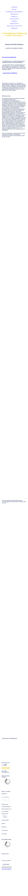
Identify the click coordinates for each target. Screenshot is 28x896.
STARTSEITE (14, 7)
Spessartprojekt (6, 768)
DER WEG (14, 9)
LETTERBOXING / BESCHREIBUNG (14, 11)
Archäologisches (6, 767)
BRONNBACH (14, 14)
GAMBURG (14, 21)
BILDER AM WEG (14, 23)
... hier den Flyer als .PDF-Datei (9, 73)
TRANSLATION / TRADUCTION (14, 25)
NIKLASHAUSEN (14, 18)
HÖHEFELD (14, 16)
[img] (14, 2)
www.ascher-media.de (6, 868)
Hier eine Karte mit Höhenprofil (9, 57)
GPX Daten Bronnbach (7, 867)
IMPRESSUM (14, 28)
